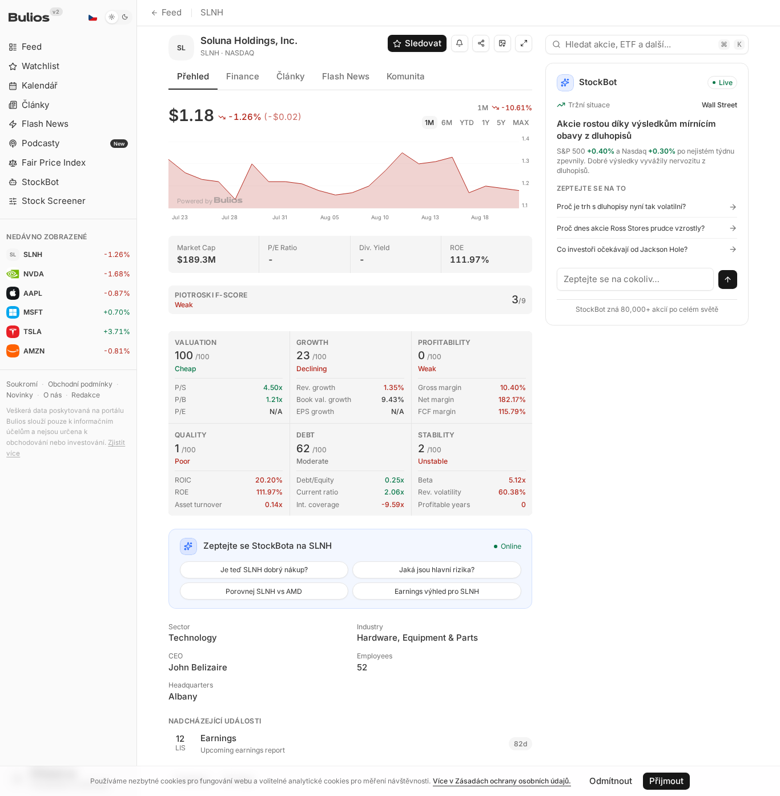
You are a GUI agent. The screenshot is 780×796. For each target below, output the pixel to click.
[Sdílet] (480, 43)
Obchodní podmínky (80, 384)
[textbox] (635, 279)
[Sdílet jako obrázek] (502, 43)
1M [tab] (429, 122)
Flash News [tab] (345, 76)
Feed (172, 12)
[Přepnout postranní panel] (136, 398)
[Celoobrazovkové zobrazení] (523, 43)
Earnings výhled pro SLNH (437, 591)
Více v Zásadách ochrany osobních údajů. (502, 781)
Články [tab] (290, 76)
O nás (52, 395)
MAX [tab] (521, 122)
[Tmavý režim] (118, 17)
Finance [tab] (242, 76)
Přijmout (666, 780)
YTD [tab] (467, 122)
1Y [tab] (485, 122)
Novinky (19, 395)
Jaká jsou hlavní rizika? (437, 569)
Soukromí (22, 384)
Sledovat (423, 43)
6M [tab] (446, 122)
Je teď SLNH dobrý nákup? (264, 569)
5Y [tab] (501, 122)
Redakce (85, 395)
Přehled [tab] (193, 76)
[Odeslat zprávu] (728, 280)
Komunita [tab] (406, 76)
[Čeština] (92, 17)
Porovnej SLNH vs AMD (264, 591)
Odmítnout (610, 780)
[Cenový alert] (459, 43)
